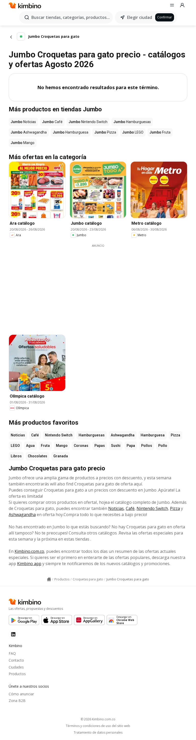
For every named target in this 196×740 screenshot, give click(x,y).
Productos (17, 673)
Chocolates (37, 456)
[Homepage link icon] (49, 579)
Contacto (16, 660)
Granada (60, 456)
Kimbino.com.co (29, 551)
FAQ (12, 653)
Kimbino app (29, 563)
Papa (131, 446)
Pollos (146, 446)
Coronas (81, 446)
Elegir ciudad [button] (139, 17)
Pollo (162, 446)
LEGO (15, 446)
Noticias (18, 435)
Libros (16, 456)
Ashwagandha (122, 435)
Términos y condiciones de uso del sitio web (98, 726)
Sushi (115, 446)
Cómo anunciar (21, 693)
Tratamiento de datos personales (98, 733)
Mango (62, 446)
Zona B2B (17, 700)
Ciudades (16, 667)
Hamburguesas (92, 435)
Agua (30, 446)
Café (35, 435)
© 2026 (98, 719)
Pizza (175, 435)
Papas (99, 446)
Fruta (45, 446)
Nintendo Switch (58, 435)
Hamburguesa (153, 435)
